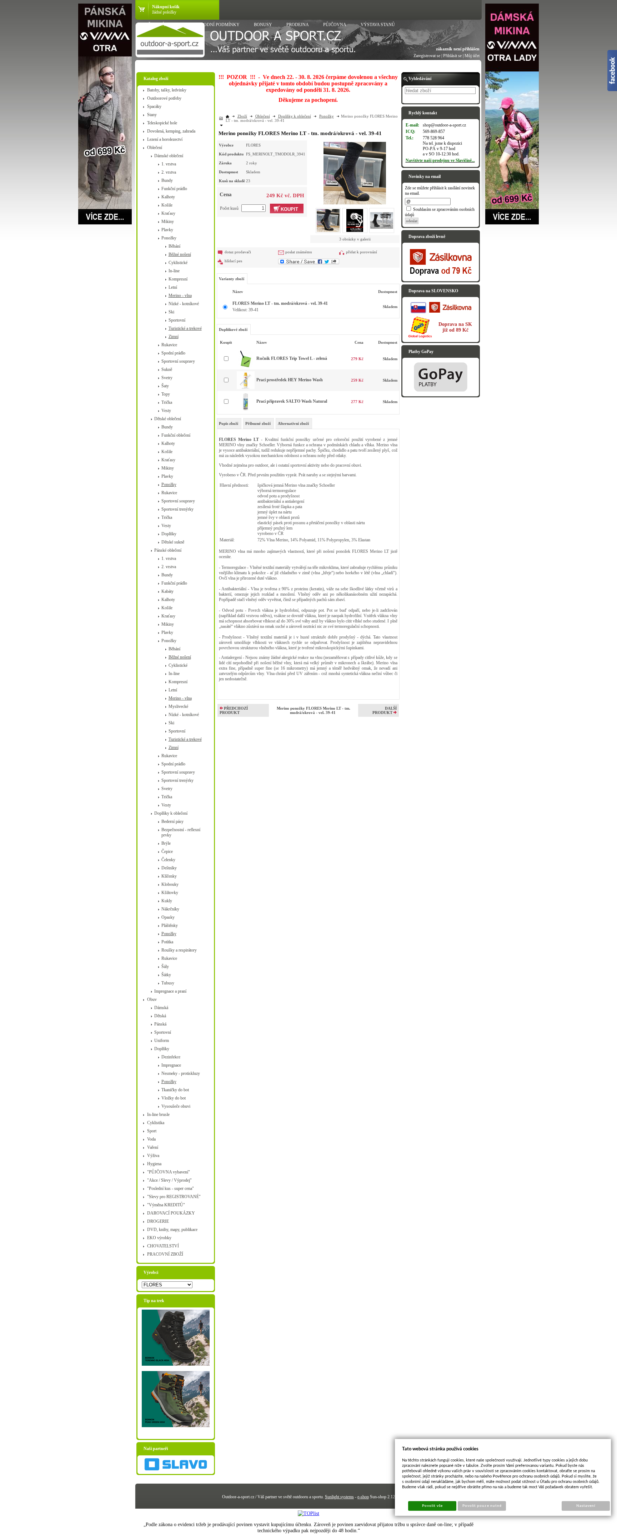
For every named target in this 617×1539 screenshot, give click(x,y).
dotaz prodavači (238, 252)
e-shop (363, 1496)
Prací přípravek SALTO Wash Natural (291, 401)
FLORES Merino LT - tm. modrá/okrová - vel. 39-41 (280, 303)
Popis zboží (228, 423)
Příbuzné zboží (258, 423)
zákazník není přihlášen (458, 48)
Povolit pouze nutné (482, 1506)
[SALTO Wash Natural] (245, 409)
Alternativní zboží (293, 423)
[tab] (229, 423)
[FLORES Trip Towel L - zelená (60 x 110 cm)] (245, 366)
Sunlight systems (339, 1496)
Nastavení (585, 1506)
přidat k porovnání (361, 252)
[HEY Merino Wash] (246, 387)
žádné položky (164, 12)
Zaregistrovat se (426, 55)
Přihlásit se (452, 55)
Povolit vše (432, 1506)
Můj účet (472, 55)
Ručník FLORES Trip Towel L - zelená (291, 358)
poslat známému (298, 252)
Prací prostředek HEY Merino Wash (289, 379)
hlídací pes (233, 261)
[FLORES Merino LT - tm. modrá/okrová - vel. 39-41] (354, 172)
